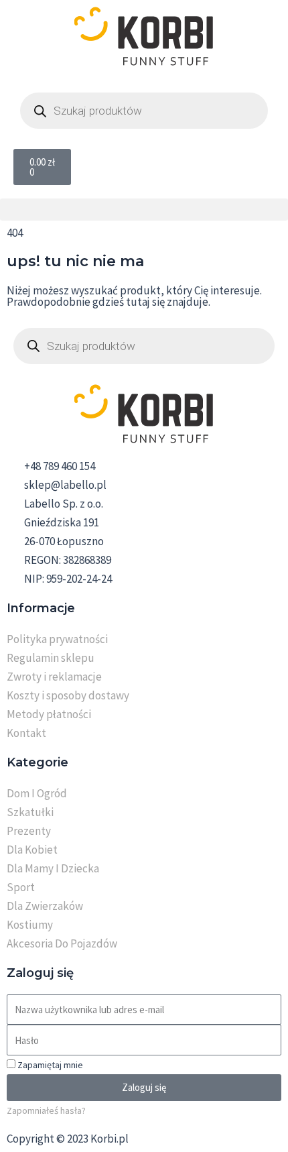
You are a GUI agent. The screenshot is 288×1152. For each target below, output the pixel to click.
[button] (144, 209)
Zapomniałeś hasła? (46, 1110)
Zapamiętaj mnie (49, 1065)
